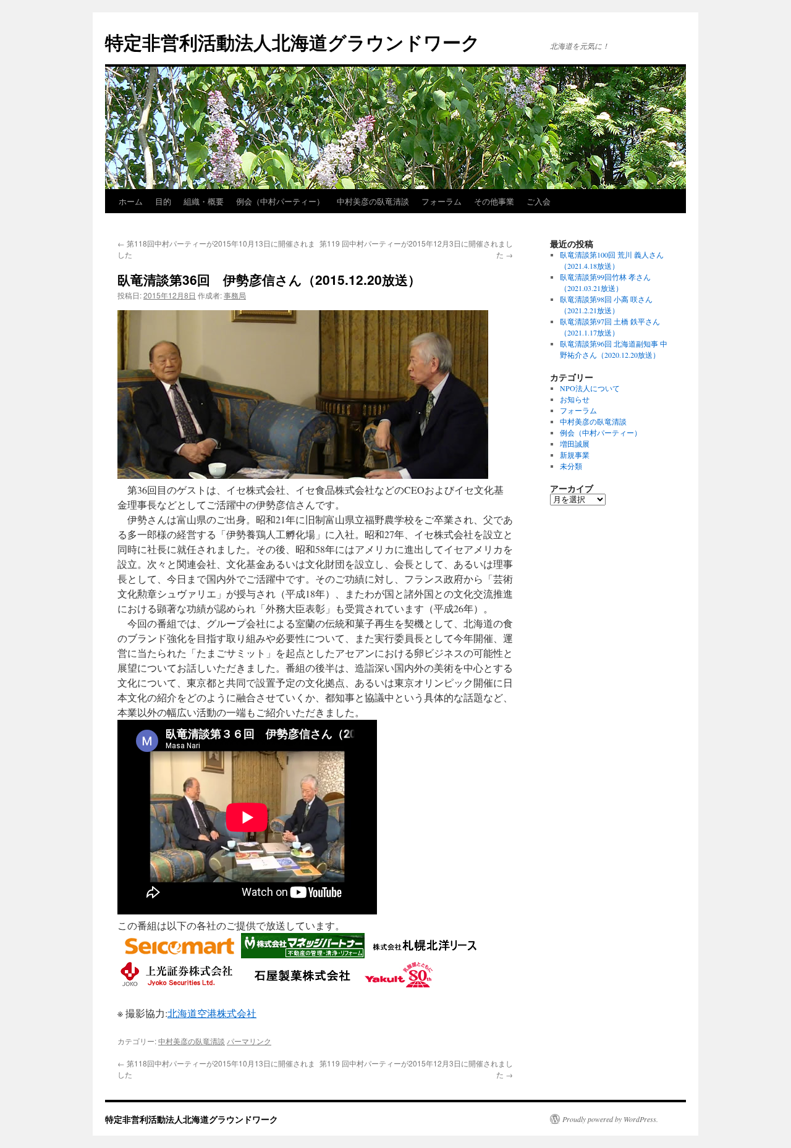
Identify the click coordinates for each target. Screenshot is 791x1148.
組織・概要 (204, 201)
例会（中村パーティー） (280, 201)
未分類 (571, 466)
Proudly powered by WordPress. (610, 1119)
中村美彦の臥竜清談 (373, 201)
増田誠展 (575, 444)
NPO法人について (590, 388)
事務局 (235, 295)
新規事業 (575, 455)
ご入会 (539, 201)
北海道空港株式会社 (211, 1013)
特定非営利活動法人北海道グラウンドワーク (292, 41)
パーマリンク (249, 1041)
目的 (163, 201)
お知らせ (575, 399)
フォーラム (441, 201)
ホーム (131, 201)
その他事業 (494, 201)
